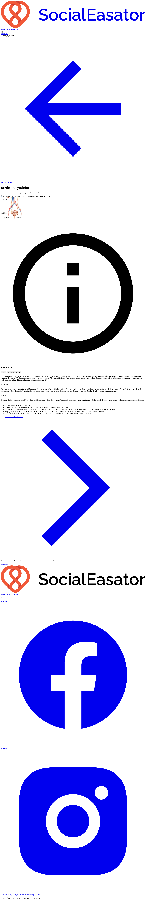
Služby (3, 29)
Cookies (37, 895)
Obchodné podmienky (27, 895)
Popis (3, 372)
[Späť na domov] (73, 28)
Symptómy (10, 372)
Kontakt (15, 29)
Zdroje (18, 372)
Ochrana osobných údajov (10, 895)
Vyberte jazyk (6, 36)
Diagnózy (9, 29)
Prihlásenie (4, 34)
